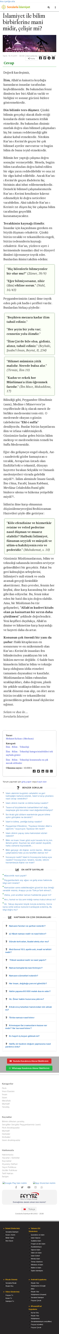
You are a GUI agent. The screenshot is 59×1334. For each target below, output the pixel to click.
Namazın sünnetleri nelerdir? (23, 975)
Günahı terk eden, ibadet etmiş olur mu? (29, 941)
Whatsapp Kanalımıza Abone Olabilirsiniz (30, 1068)
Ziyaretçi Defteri (9, 1164)
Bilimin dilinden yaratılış (13, 1121)
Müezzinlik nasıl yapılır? (15, 875)
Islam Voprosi (35, 1238)
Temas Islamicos (37, 1262)
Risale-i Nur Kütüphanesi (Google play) (38, 1286)
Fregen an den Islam (38, 1244)
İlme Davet (9, 1241)
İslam (4, 1097)
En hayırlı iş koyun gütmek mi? (24, 1036)
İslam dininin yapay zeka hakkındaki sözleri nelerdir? (26, 834)
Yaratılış (5, 1107)
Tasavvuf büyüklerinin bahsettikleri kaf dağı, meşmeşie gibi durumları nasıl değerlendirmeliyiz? (29, 808)
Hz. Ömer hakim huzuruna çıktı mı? (26, 999)
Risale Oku (9, 1286)
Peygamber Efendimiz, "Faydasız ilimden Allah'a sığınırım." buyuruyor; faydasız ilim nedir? (29, 827)
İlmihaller (6, 1137)
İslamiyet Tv (10, 1301)
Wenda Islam (35, 1259)
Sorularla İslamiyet (12, 1232)
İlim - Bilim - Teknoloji (17, 746)
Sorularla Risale (11, 1283)
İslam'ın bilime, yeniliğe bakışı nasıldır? (24, 821)
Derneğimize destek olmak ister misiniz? (29, 1202)
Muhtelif (6, 1104)
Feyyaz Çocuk (36, 1300)
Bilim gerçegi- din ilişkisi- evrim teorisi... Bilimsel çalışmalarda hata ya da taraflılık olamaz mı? (28, 851)
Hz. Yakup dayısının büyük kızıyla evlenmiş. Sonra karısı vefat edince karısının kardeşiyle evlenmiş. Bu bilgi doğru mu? (27, 907)
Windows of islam (37, 1265)
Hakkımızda (7, 1155)
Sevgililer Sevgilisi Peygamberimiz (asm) (21, 1124)
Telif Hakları (7, 1173)
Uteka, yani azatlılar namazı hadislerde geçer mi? (27, 895)
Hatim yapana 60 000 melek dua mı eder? (30, 991)
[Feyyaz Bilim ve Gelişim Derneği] (29, 1196)
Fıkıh (4, 1088)
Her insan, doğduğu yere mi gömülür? (28, 983)
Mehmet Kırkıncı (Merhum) (20, 738)
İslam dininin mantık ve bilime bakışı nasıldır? (27, 803)
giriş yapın (26, 781)
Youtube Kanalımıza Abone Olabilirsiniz (31, 1061)
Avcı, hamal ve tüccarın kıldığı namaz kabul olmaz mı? (30, 899)
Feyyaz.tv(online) (37, 1324)
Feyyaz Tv (9, 1295)
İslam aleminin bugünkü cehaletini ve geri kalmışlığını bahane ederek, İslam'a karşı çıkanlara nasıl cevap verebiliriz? (29, 796)
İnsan (4, 1094)
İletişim (5, 1176)
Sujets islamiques (37, 1270)
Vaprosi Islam (35, 1250)
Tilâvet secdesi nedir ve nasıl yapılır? (27, 960)
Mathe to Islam (36, 1268)
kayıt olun (42, 781)
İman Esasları (8, 1091)
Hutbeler (6, 1134)
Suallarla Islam (36, 1241)
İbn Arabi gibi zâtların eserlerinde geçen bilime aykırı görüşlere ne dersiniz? (28, 815)
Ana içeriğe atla (7, 1)
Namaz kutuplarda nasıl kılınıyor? (26, 968)
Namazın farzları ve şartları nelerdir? (27, 926)
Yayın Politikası (9, 1167)
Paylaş (32, 58)
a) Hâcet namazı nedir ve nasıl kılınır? (27, 933)
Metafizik (6, 1100)
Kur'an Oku (35, 1313)
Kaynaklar (7, 1161)
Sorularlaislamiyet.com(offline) (41, 1321)
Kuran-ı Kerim (10, 1235)
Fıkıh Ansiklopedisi (10, 1127)
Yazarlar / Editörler (11, 1158)
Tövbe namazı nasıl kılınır (22, 1017)
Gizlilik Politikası (9, 1170)
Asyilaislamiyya (36, 1247)
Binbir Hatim (10, 1238)
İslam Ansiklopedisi (11, 1140)
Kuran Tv (9, 1298)
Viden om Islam (36, 1253)
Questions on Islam (37, 1235)
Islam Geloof (35, 1256)
